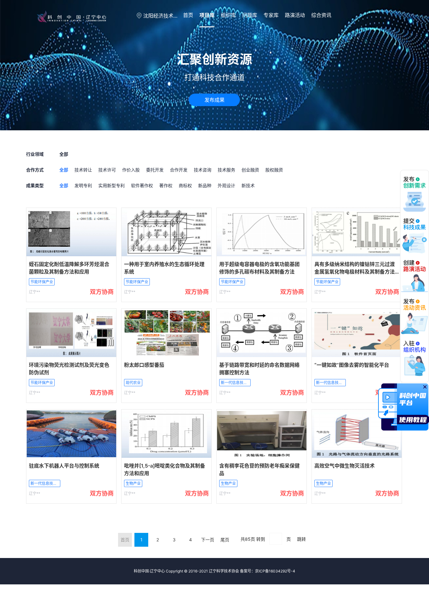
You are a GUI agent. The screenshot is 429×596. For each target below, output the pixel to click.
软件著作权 (142, 185)
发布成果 (214, 100)
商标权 (185, 185)
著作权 (165, 185)
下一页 (207, 539)
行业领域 (35, 154)
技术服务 (226, 169)
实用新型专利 (111, 185)
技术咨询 (202, 169)
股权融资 (274, 169)
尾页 (224, 539)
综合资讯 (321, 15)
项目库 (207, 15)
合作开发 (178, 169)
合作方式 (35, 169)
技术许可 (107, 169)
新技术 (248, 185)
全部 (63, 169)
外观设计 (226, 185)
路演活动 (295, 15)
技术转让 (83, 169)
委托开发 (155, 169)
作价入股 (131, 169)
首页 (188, 15)
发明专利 (83, 185)
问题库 (249, 15)
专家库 (271, 15)
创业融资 (250, 169)
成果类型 (35, 185)
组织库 (228, 15)
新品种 (204, 185)
